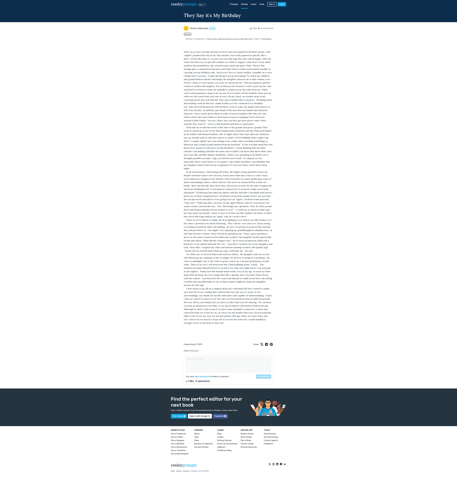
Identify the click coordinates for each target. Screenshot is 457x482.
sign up (198, 376)
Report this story (191, 350)
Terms (178, 471)
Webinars (221, 447)
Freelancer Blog (224, 450)
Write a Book (246, 437)
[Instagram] (273, 464)
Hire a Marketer (177, 444)
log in (206, 376)
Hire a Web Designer (180, 454)
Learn (253, 4)
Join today (178, 416)
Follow (212, 28)
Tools (261, 4)
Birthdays (267, 39)
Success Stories (201, 447)
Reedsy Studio (247, 434)
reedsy (184, 4)
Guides (220, 437)
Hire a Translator (178, 450)
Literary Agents (271, 440)
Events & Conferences (227, 444)
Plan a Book (246, 440)
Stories (244, 4)
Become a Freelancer (203, 444)
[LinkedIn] (277, 464)
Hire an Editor (177, 437)
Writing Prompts (271, 437)
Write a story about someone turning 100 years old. (229, 39)
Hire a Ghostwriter (179, 447)
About (197, 434)
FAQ (172, 471)
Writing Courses (224, 440)
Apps (201, 4)
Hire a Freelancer (178, 434)
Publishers (268, 444)
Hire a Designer (177, 440)
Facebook (219, 416)
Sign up (272, 4)
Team (196, 437)
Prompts (234, 4)
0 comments (266, 28)
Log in (281, 4)
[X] (269, 464)
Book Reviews (270, 434)
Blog (219, 434)
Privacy (186, 471)
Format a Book (247, 444)
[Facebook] (281, 464)
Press (196, 440)
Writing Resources (249, 447)
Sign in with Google (199, 416)
